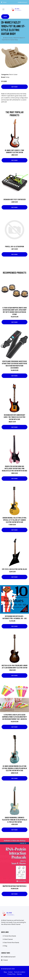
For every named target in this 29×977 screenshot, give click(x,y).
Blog (5, 946)
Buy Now (14, 87)
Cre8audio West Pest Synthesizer (14, 199)
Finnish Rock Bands (10, 936)
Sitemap (19, 974)
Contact (10, 972)
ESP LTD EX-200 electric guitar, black (14, 569)
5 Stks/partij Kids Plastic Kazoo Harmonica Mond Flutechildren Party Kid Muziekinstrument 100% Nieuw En (14, 717)
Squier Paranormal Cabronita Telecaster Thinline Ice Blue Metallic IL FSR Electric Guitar (14, 819)
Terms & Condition (19, 972)
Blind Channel (8, 939)
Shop (5, 16)
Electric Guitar (13, 74)
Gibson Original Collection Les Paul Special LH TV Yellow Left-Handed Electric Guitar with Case (15, 520)
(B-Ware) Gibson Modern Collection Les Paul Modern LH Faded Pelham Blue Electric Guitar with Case (14, 768)
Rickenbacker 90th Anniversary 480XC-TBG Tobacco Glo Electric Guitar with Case (14, 417)
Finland (4, 2)
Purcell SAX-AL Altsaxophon (14, 246)
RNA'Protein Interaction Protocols (14, 886)
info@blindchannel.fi (22, 2)
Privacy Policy (11, 974)
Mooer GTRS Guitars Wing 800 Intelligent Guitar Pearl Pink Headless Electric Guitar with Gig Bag (14, 468)
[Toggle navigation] (3, 9)
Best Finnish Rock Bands (11, 942)
